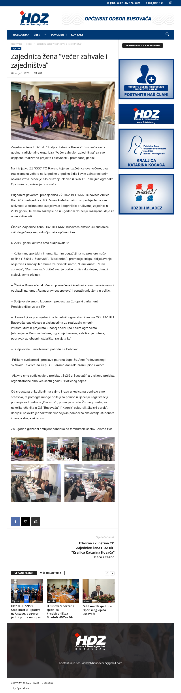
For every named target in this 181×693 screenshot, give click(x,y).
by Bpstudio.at (21, 688)
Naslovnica (21, 34)
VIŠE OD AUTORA (50, 573)
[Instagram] (170, 3)
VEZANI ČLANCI (24, 573)
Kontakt (77, 34)
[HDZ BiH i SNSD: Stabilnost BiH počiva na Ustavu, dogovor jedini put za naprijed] (27, 591)
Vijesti (38, 34)
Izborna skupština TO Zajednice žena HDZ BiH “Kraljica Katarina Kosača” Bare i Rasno (93, 550)
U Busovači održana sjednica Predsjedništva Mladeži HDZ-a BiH (60, 611)
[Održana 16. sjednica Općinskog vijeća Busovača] (99, 591)
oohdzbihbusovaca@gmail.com (102, 663)
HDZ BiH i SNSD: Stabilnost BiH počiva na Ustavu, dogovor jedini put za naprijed (26, 611)
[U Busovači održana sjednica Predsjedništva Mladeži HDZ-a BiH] (63, 591)
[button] (167, 35)
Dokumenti (59, 34)
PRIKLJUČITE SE (154, 3)
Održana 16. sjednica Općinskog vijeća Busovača (97, 610)
